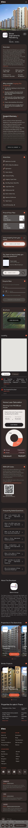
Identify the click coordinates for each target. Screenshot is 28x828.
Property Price (8, 416)
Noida (17, 758)
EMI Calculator (18, 742)
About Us (3, 735)
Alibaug (18, 756)
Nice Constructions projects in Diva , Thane (10, 717)
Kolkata (3, 751)
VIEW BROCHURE (14, 320)
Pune (17, 754)
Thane (2, 756)
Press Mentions (19, 740)
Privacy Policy (4, 745)
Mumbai (18, 751)
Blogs (16, 737)
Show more (5, 720)
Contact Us (4, 737)
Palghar (3, 761)
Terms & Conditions (6, 742)
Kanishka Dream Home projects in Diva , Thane (10, 713)
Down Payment (18, 416)
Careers (3, 740)
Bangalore (3, 758)
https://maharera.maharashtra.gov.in (12, 482)
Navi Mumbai (4, 754)
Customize (14, 424)
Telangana (3, 763)
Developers (18, 735)
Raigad (17, 761)
